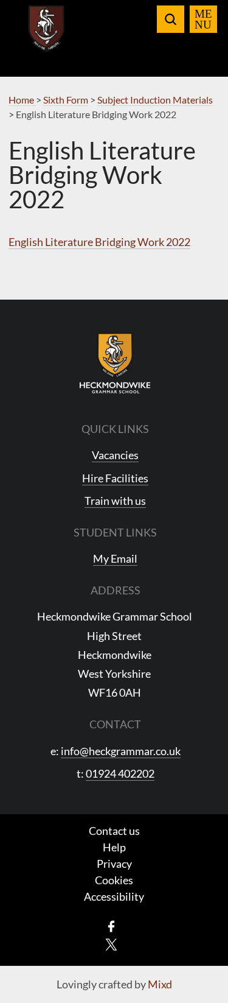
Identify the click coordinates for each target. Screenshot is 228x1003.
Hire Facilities (115, 478)
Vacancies (115, 455)
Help (114, 847)
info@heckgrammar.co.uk (121, 751)
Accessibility (114, 896)
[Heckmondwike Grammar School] (46, 35)
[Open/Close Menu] (203, 19)
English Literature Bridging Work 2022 (99, 241)
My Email (115, 558)
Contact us (114, 830)
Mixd (160, 984)
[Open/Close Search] (170, 19)
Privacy (114, 863)
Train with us (115, 500)
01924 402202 (120, 773)
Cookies (114, 880)
